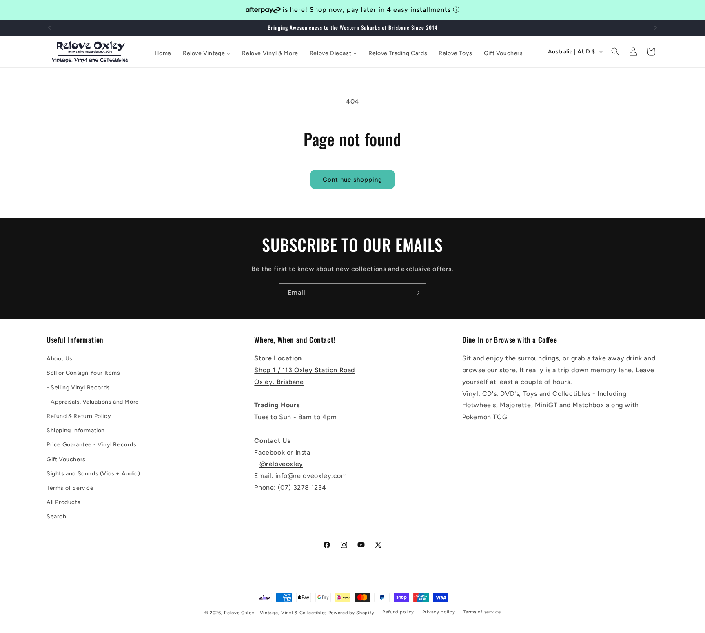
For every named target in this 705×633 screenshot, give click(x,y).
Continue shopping (352, 179)
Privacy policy (438, 612)
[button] (615, 51)
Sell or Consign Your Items (83, 372)
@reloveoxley (281, 464)
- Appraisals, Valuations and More (93, 401)
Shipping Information (76, 430)
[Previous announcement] (49, 28)
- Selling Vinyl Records (78, 387)
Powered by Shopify (351, 612)
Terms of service (482, 612)
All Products (63, 502)
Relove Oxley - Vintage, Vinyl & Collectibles (275, 612)
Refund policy (398, 612)
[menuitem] (163, 53)
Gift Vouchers (66, 459)
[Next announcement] (656, 28)
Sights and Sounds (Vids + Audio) (93, 473)
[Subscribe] (417, 292)
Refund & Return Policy (79, 416)
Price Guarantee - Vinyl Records (92, 444)
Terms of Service (70, 487)
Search (57, 516)
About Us (60, 358)
